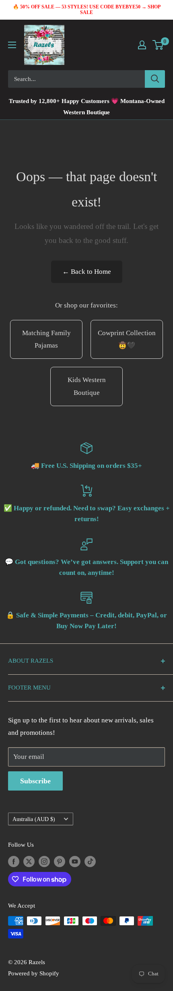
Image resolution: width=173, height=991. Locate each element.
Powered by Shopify (33, 973)
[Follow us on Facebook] (13, 861)
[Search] (155, 79)
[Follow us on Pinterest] (59, 861)
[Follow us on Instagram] (44, 861)
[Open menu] (12, 45)
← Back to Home (86, 271)
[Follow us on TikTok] (90, 861)
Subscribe (35, 781)
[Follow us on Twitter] (29, 861)
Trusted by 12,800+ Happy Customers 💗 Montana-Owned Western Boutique (87, 106)
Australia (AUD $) (33, 819)
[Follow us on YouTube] (74, 861)
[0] (158, 45)
